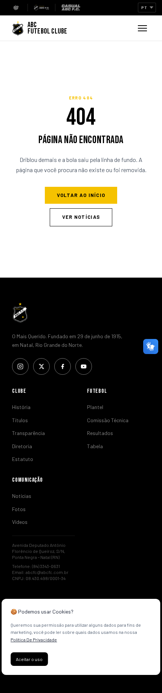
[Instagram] (20, 366)
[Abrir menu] (142, 28)
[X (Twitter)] (41, 366)
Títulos (20, 420)
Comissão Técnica (107, 420)
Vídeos (20, 522)
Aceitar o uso (29, 659)
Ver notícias (81, 217)
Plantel (95, 407)
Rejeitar (67, 659)
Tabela (95, 446)
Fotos (19, 509)
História (21, 407)
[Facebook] (62, 366)
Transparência (28, 433)
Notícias (21, 496)
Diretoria (22, 446)
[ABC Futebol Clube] (81, 312)
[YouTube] (83, 366)
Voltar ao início (81, 195)
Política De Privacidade (34, 639)
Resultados (100, 433)
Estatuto (22, 459)
